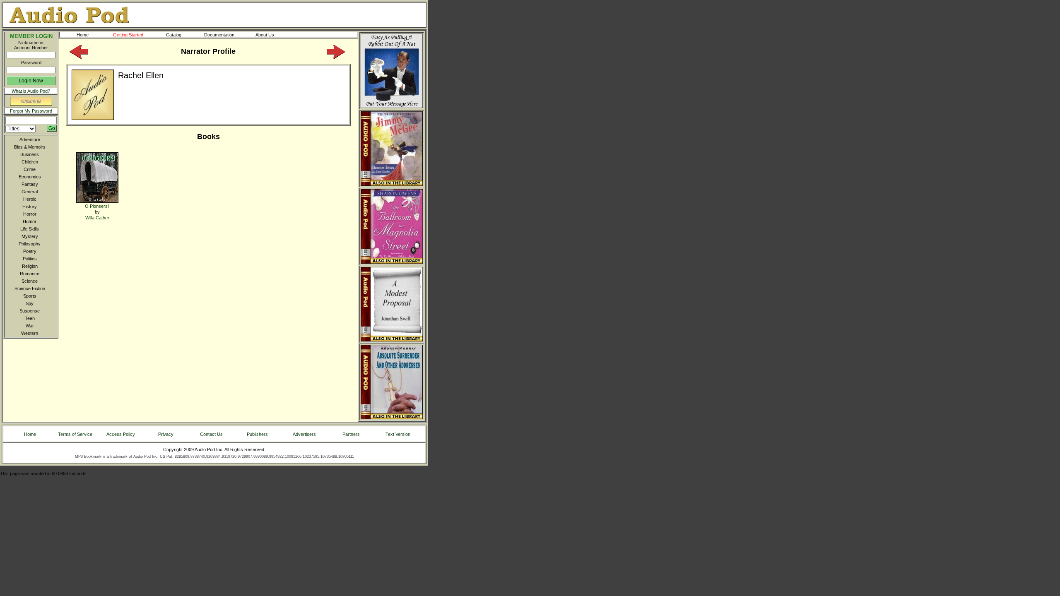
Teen (30, 318)
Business (29, 154)
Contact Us (211, 434)
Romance (29, 273)
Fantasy (30, 184)
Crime (30, 169)
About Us (264, 34)
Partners (351, 434)
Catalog (173, 34)
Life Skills (29, 228)
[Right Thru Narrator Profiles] (336, 57)
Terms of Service (75, 434)
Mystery (30, 236)
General (30, 191)
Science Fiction (29, 288)
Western (29, 333)
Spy (30, 303)
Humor (29, 221)
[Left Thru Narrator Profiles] (79, 57)
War (30, 325)
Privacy (165, 434)
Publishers (257, 434)
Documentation (219, 34)
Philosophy (30, 243)
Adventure (29, 139)
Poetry (29, 251)
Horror (29, 213)
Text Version (397, 434)
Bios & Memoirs (30, 146)
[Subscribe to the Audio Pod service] (31, 104)
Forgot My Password (31, 110)
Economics (30, 176)
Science (30, 281)
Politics (30, 258)
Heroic (29, 199)
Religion (30, 266)
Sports (29, 295)
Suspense (29, 310)
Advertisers (304, 434)
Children (30, 161)
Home (83, 34)
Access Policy (120, 434)
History (29, 206)
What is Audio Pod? (31, 91)
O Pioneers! (97, 206)
